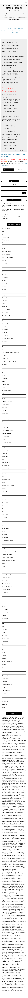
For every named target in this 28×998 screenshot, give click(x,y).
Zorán (3, 707)
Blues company (6, 309)
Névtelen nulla (6, 600)
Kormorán (4, 534)
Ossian (3, 621)
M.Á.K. (3, 549)
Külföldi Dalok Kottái (7, 540)
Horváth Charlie (6, 450)
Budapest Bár (5, 335)
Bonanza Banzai (6, 323)
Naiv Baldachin (6, 583)
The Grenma (5, 678)
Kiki (3, 511)
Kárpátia (4, 488)
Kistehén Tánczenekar (8, 523)
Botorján (4, 326)
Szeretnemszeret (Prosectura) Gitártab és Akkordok (13, 206)
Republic (4, 647)
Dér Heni (4, 375)
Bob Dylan (5, 312)
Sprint (3, 670)
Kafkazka (4, 476)
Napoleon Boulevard (7, 586)
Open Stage (5, 618)
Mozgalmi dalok (6, 577)
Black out (4, 306)
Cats (3, 346)
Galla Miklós (5, 413)
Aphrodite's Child (6, 269)
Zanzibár (4, 704)
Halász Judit (5, 427)
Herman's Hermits (6, 433)
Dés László (5, 378)
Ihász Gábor (5, 456)
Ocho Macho (5, 609)
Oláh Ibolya (5, 612)
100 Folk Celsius (6, 228)
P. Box (3, 623)
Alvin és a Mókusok (7, 251)
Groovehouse (5, 422)
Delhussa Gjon (5, 370)
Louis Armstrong (6, 546)
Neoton (4, 595)
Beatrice (4, 289)
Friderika (4, 410)
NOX (3, 603)
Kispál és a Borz (6, 520)
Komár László (5, 525)
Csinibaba (4, 364)
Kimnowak (5, 514)
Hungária (4, 453)
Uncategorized (6, 690)
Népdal (4, 598)
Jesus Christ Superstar (7, 471)
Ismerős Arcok (5, 465)
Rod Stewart (5, 652)
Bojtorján (4, 318)
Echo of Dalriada (6, 384)
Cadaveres (4, 341)
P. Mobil (4, 626)
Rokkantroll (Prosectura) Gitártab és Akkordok (12, 217)
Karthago (4, 491)
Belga (3, 292)
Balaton (4, 280)
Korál (3, 531)
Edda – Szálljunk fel (7, 203)
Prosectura (5, 641)
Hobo (3, 439)
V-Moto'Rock (5, 693)
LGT (3, 543)
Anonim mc (5, 263)
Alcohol (4, 248)
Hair (3, 424)
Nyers (3, 606)
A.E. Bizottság (5, 237)
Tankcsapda (5, 675)
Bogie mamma (6, 315)
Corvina (4, 355)
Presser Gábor (5, 638)
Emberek (4, 396)
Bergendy (4, 297)
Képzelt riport (5, 499)
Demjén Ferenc (6, 373)
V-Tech (4, 696)
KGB (3, 508)
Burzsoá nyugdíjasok (7, 338)
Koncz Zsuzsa (5, 528)
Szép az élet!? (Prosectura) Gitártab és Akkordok (13, 210)
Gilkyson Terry (5, 419)
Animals (4, 260)
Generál (4, 416)
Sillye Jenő (4, 658)
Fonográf (4, 407)
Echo (3, 381)
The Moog (4, 681)
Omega (4, 615)
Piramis (4, 632)
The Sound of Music (7, 684)
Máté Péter (5, 566)
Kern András (5, 502)
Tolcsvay (4, 687)
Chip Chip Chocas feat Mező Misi (10, 352)
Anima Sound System (7, 257)
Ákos (3, 243)
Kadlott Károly (5, 473)
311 (2, 234)
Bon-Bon (4, 321)
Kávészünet (5, 497)
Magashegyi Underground (9, 551)
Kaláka (4, 482)
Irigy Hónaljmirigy (6, 462)
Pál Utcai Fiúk (5, 629)
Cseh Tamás (5, 358)
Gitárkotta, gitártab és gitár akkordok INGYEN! (14, 8)
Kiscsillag (4, 517)
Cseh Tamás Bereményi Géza (9, 361)
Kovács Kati (5, 537)
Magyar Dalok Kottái (19, 28)
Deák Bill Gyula (6, 367)
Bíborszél (4, 300)
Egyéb (3, 393)
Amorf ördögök (6, 254)
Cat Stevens (5, 344)
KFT (3, 505)
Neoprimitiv (5, 592)
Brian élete (5, 329)
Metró (3, 572)
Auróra (4, 271)
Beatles (4, 286)
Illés (3, 459)
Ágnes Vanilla (5, 240)
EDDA (3, 387)
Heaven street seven (7, 430)
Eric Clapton (5, 398)
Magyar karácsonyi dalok (8, 560)
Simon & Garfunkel (7, 661)
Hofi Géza (4, 445)
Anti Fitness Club (6, 266)
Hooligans (4, 447)
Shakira (4, 655)
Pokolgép (4, 635)
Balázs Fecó (5, 283)
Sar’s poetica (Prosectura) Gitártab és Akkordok (13, 213)
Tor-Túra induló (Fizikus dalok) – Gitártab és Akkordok (14, 31)
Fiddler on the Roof (7, 401)
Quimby (4, 644)
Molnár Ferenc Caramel (8, 574)
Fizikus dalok (7, 28)
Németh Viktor (6, 589)
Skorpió (4, 664)
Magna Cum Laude (7, 554)
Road (3, 650)
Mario (3, 563)
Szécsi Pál (4, 673)
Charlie (4, 349)
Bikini (3, 303)
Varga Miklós (5, 699)
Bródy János (5, 332)
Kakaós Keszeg (6, 479)
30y (3, 231)
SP (2, 667)
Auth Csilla (4, 274)
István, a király (5, 468)
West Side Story (6, 701)
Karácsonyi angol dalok (8, 485)
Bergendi (4, 295)
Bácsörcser (5, 277)
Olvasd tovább (8, 169)
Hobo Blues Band (6, 442)
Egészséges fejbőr (6, 390)
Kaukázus (4, 494)
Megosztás (14, 184)
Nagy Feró (4, 580)
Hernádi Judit (5, 436)
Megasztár (4, 569)
